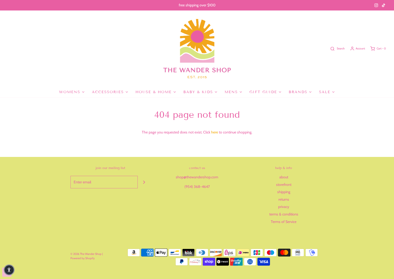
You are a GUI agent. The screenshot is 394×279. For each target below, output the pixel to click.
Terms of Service (283, 222)
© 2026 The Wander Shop (86, 254)
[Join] (144, 182)
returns (283, 199)
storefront (283, 184)
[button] (9, 269)
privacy (283, 207)
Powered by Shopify (82, 258)
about (283, 177)
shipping (283, 192)
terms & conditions (283, 214)
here (214, 132)
